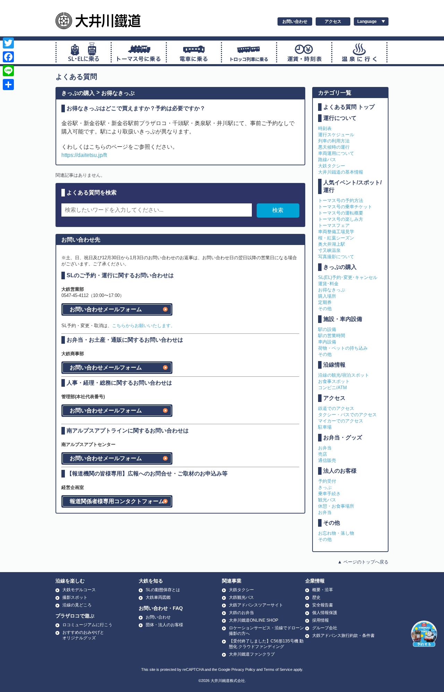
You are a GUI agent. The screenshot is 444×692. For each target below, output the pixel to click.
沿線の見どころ (77, 605)
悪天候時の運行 (334, 147)
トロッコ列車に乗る (249, 52)
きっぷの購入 (78, 93)
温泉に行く (359, 52)
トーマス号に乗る (139, 52)
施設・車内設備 (342, 319)
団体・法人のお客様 (164, 624)
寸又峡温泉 (329, 250)
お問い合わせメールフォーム (106, 309)
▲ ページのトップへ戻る (363, 561)
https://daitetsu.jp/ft (84, 155)
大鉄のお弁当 (241, 612)
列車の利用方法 (334, 140)
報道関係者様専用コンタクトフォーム (117, 501)
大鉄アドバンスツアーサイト (256, 605)
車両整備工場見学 (336, 231)
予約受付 (327, 481)
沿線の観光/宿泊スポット (343, 375)
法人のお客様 (340, 471)
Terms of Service (278, 669)
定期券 (325, 302)
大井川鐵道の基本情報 (340, 172)
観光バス (327, 499)
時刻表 (325, 128)
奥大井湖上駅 (331, 244)
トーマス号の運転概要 (340, 213)
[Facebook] (8, 57)
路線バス (327, 159)
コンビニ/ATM (332, 387)
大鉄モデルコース (79, 589)
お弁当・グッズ (342, 437)
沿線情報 (334, 365)
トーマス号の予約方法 (340, 200)
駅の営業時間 (331, 335)
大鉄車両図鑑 (158, 597)
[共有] (8, 84)
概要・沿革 (322, 589)
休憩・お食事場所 (336, 506)
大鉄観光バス (241, 597)
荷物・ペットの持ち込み (343, 348)
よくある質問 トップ (349, 107)
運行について (340, 118)
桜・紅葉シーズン (336, 237)
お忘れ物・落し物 (336, 533)
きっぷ (325, 487)
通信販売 (327, 460)
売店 (322, 454)
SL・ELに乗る (84, 52)
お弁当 (325, 447)
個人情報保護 (324, 612)
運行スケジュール (336, 134)
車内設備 (327, 341)
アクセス (333, 21)
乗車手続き (329, 493)
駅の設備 (327, 329)
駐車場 (325, 427)
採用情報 (320, 620)
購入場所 (327, 296)
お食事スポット (334, 381)
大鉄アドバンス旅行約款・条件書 (343, 635)
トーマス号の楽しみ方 (340, 219)
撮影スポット (74, 597)
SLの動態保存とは (163, 589)
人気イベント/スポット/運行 (352, 186)
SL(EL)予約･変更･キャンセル (347, 277)
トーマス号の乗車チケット (345, 206)
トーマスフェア (334, 225)
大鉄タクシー (331, 165)
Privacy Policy (243, 669)
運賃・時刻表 (304, 52)
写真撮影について (336, 256)
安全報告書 (322, 605)
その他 (325, 308)
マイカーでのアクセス (340, 420)
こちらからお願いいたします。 (143, 325)
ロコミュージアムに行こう (87, 624)
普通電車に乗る (194, 52)
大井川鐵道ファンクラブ (252, 654)
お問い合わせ (294, 21)
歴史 (316, 597)
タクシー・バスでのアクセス (347, 414)
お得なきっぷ (118, 93)
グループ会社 (324, 627)
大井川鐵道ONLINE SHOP (253, 620)
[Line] (8, 71)
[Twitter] (8, 43)
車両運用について (336, 153)
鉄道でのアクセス (336, 408)
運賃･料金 (328, 283)
